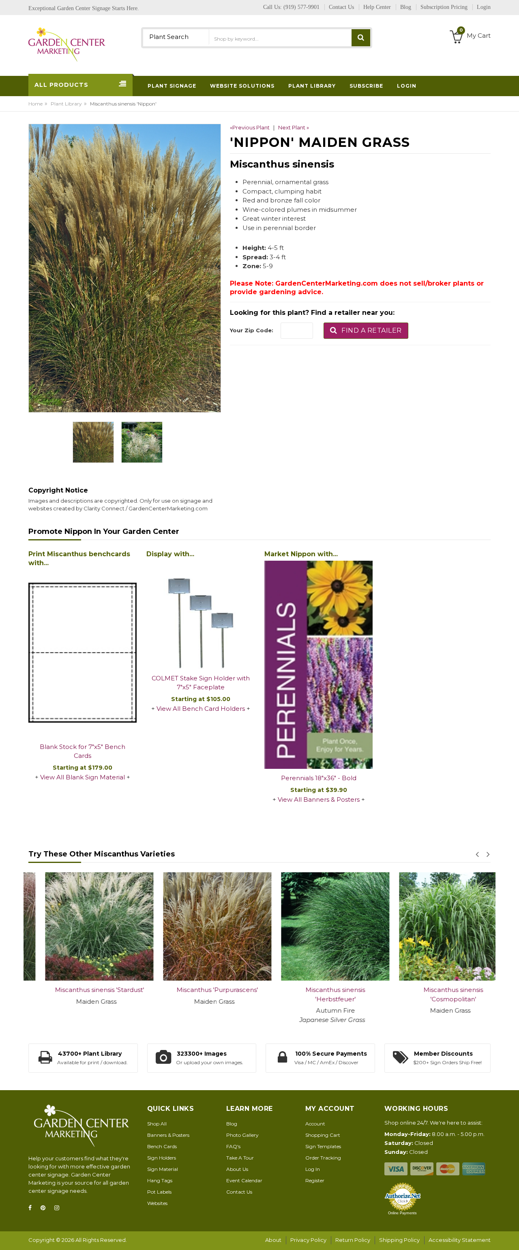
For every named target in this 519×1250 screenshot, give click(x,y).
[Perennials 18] (318, 665)
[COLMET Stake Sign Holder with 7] (200, 615)
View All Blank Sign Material (82, 777)
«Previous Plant (250, 127)
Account (315, 1124)
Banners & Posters (168, 1135)
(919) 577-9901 (301, 7)
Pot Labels (159, 1192)
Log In (312, 1169)
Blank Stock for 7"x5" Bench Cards (82, 751)
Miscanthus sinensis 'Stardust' (82, 990)
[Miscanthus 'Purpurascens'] (200, 926)
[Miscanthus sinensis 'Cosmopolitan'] (436, 926)
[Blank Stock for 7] (82, 653)
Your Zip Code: (251, 330)
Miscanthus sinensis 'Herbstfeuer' (318, 994)
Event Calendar (244, 1180)
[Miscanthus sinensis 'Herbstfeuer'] (318, 926)
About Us (237, 1169)
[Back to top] (510, 1235)
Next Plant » (293, 127)
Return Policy (352, 1240)
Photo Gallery (242, 1135)
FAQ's (233, 1146)
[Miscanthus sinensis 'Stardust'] (82, 926)
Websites (157, 1203)
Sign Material (162, 1169)
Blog (231, 1124)
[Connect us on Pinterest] (45, 1208)
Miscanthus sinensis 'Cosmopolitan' (436, 994)
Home (35, 104)
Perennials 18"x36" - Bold (318, 778)
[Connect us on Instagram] (59, 1208)
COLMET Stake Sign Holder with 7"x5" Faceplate (201, 682)
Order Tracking (323, 1158)
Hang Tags (159, 1180)
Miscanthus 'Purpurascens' (200, 990)
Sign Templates (323, 1146)
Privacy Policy (308, 1240)
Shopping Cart (322, 1135)
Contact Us (239, 1192)
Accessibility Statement (460, 1240)
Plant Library (66, 104)
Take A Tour (240, 1158)
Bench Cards (162, 1146)
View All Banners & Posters (319, 799)
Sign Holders (161, 1158)
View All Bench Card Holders (201, 708)
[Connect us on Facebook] (32, 1208)
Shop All (157, 1124)
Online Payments (402, 1213)
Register (314, 1180)
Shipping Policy (399, 1240)
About (273, 1240)
